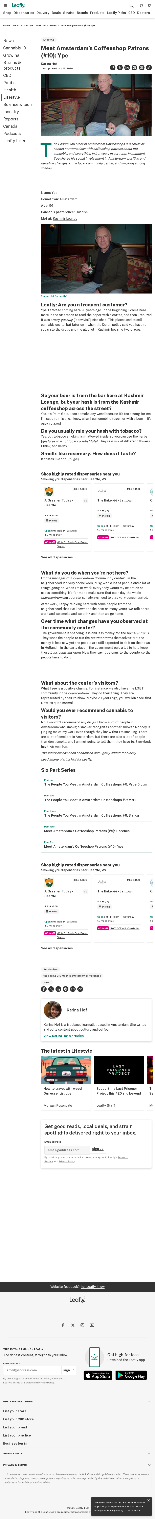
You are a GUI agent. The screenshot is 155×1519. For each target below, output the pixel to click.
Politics (10, 82)
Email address (52, 1141)
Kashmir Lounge (65, 218)
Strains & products (12, 65)
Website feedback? (77, 1287)
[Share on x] (120, 67)
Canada (10, 126)
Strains (68, 13)
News (16, 25)
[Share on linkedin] (127, 67)
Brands (82, 13)
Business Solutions (18, 1401)
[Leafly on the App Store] (98, 1375)
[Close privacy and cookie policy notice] (148, 1500)
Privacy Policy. (46, 1382)
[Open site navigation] (5, 5)
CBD (131, 13)
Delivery (43, 13)
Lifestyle (28, 25)
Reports (10, 119)
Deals (56, 13)
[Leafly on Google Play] (131, 1375)
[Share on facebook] (112, 67)
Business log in (15, 1443)
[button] (149, 67)
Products (97, 13)
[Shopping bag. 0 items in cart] (149, 5)
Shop (7, 13)
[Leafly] (18, 5)
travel (46, 982)
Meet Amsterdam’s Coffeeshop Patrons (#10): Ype (65, 25)
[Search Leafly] (131, 5)
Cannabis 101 (15, 48)
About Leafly (12, 1453)
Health (9, 90)
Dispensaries (24, 13)
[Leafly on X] (73, 1325)
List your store (14, 1411)
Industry (11, 111)
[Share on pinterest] (134, 67)
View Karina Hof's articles (64, 1036)
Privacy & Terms (15, 1465)
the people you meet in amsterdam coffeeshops (72, 975)
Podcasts (12, 133)
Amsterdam (50, 969)
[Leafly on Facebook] (63, 1325)
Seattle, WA (97, 479)
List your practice (17, 1435)
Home (6, 25)
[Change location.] (141, 5)
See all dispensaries (57, 557)
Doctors (143, 13)
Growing (11, 55)
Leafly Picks (116, 13)
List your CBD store (18, 1419)
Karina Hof (49, 64)
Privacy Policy (115, 1510)
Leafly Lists (14, 140)
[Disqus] (96, 1224)
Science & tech (17, 104)
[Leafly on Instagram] (82, 1325)
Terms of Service (23, 1382)
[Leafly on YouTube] (92, 1325)
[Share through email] (142, 67)
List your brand (15, 1427)
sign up (98, 1149)
